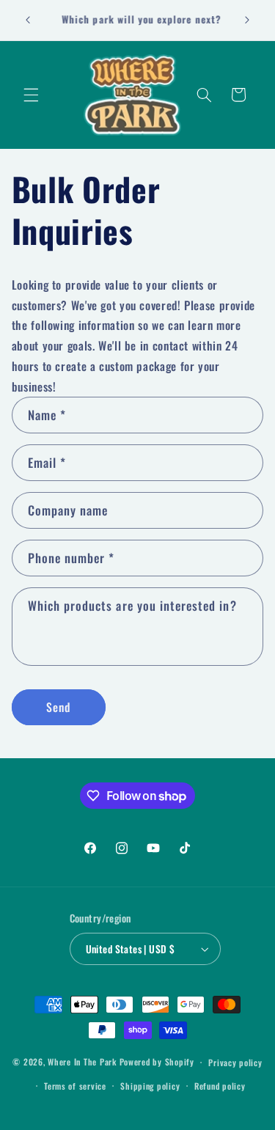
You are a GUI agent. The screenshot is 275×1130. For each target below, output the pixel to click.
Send (58, 707)
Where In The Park (82, 1061)
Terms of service (75, 1085)
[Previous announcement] (28, 20)
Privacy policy (235, 1062)
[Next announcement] (247, 20)
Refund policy (220, 1085)
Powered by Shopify (157, 1061)
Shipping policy (150, 1085)
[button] (31, 94)
